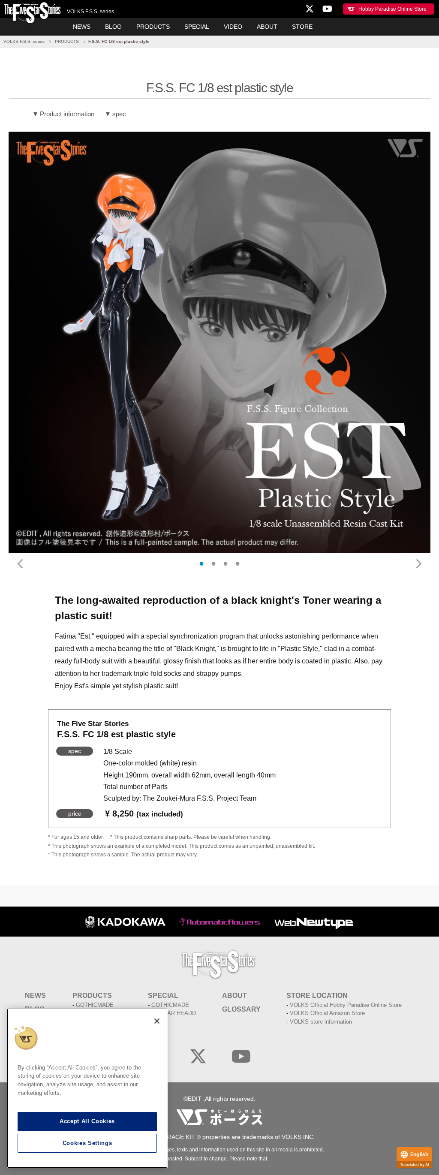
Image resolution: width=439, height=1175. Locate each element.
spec (119, 114)
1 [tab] (201, 563)
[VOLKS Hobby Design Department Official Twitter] (198, 1057)
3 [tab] (225, 563)
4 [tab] (237, 563)
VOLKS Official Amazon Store (327, 1013)
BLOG (113, 26)
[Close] (156, 1021)
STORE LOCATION (317, 995)
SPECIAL (196, 26)
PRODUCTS (153, 26)
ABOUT (267, 26)
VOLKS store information (321, 1021)
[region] (87, 1088)
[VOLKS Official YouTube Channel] (241, 1057)
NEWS (81, 26)
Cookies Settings (87, 1143)
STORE (302, 26)
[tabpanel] (219, 342)
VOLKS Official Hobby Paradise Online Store (346, 1005)
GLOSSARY (241, 1009)
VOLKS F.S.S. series (24, 41)
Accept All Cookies (87, 1121)
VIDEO (233, 26)
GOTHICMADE (95, 1005)
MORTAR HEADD (173, 1013)
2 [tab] (213, 563)
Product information (67, 114)
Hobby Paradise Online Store (392, 9)
